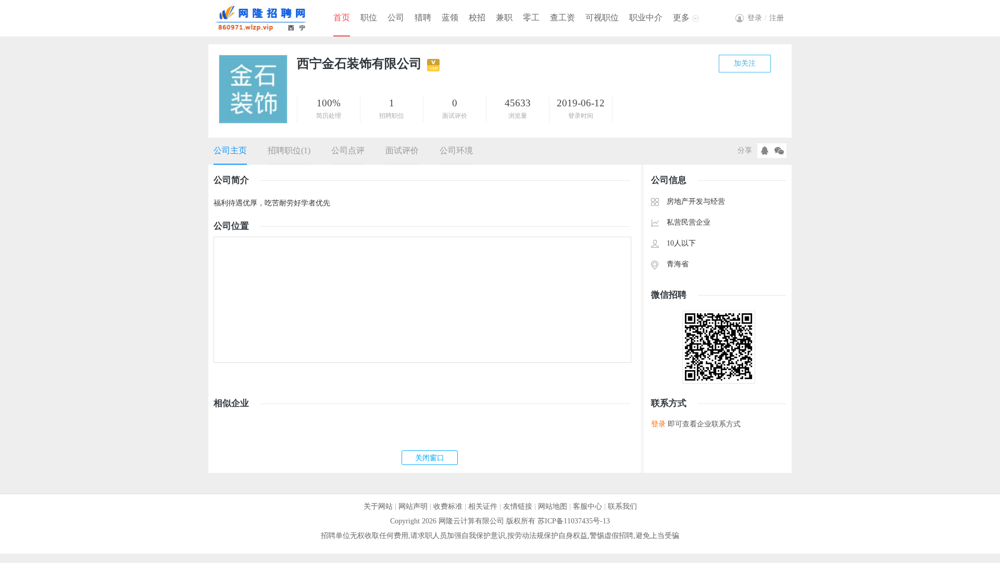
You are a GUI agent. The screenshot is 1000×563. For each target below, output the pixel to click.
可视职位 (602, 17)
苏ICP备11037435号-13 (574, 521)
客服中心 (587, 506)
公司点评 (348, 150)
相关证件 (482, 506)
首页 (341, 17)
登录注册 (765, 18)
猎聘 (423, 17)
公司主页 (230, 150)
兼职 (504, 17)
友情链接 (517, 506)
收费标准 (448, 506)
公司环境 (456, 150)
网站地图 (552, 506)
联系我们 (622, 506)
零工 (531, 17)
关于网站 (378, 506)
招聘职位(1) (289, 150)
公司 (396, 17)
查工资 (562, 17)
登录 (658, 424)
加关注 (745, 63)
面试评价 (402, 150)
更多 (681, 17)
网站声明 (413, 506)
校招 (477, 17)
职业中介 (645, 17)
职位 (368, 17)
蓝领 (450, 17)
